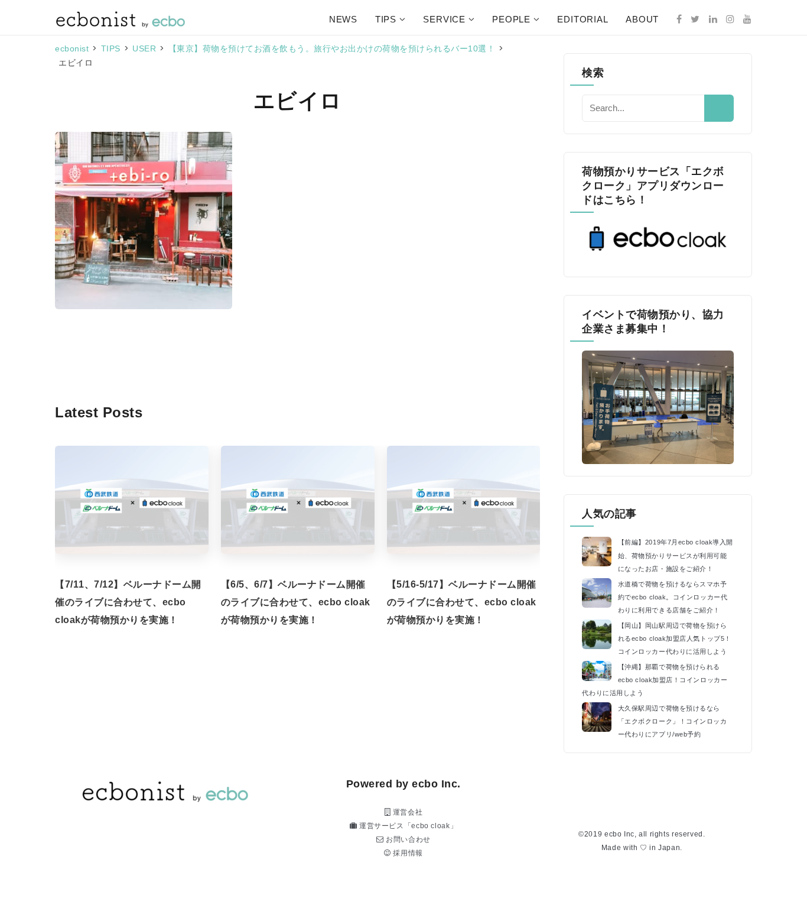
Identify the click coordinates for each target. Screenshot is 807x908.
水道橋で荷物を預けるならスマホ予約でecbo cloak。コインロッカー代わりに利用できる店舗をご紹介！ (673, 597)
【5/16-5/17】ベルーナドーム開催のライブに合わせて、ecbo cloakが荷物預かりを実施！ (461, 602)
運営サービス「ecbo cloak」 (407, 826)
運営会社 (406, 812)
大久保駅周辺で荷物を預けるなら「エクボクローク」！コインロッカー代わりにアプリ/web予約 (672, 721)
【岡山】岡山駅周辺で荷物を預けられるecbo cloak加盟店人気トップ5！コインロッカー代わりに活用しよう (674, 638)
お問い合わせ (407, 839)
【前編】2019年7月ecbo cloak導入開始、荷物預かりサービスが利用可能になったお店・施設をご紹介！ (675, 555)
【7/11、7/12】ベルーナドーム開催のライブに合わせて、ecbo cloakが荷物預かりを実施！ (128, 602)
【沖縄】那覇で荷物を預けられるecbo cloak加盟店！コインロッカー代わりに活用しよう (654, 679)
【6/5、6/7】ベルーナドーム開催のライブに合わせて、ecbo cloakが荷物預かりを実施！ (295, 602)
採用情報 (407, 853)
